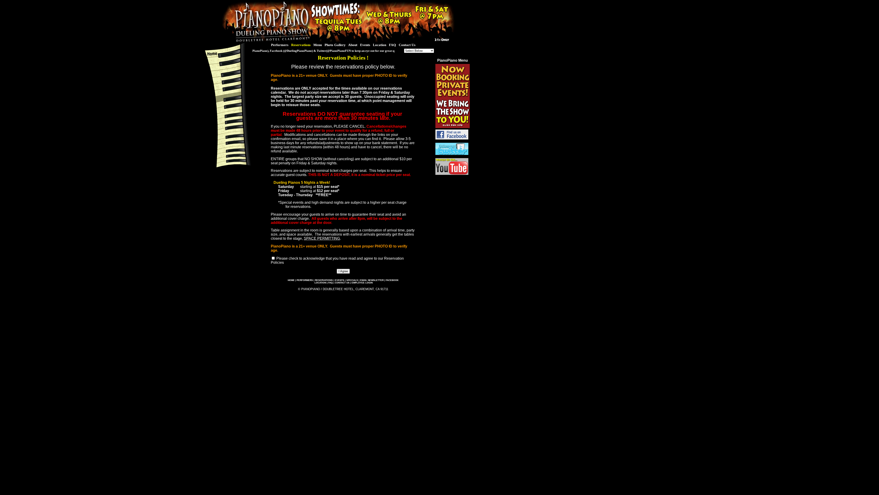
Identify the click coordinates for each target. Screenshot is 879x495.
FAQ (392, 45)
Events (365, 45)
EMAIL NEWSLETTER (372, 280)
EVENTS (339, 280)
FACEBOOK (392, 280)
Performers (279, 45)
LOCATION (320, 282)
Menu (317, 45)
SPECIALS (352, 280)
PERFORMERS (305, 280)
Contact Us (407, 45)
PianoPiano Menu (452, 60)
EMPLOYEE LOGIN (362, 282)
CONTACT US (342, 282)
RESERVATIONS (324, 280)
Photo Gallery (335, 45)
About (352, 45)
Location (379, 45)
